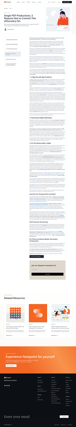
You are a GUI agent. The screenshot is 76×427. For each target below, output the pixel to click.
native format (58, 214)
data (30, 71)
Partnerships (53, 2)
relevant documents (33, 61)
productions (47, 66)
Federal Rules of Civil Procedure (54, 49)
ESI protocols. (49, 247)
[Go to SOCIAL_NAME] (5, 385)
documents (39, 43)
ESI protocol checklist (35, 229)
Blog (11, 8)
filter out (50, 132)
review (53, 161)
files (64, 96)
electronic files (58, 104)
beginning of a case (53, 231)
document (48, 92)
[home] (7, 2)
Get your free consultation (36, 256)
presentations (52, 82)
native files (51, 208)
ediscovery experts (48, 253)
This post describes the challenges (57, 232)
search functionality (59, 66)
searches (44, 84)
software (38, 84)
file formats (55, 42)
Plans (49, 2)
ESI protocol (59, 53)
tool (62, 218)
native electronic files (35, 206)
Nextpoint (43, 206)
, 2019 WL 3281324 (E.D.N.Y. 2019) (52, 172)
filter (39, 67)
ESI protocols (45, 71)
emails (33, 106)
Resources (6, 8)
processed (31, 207)
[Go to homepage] (7, 377)
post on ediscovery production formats (38, 200)
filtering (45, 121)
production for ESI (47, 56)
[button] (19, 2)
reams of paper (55, 59)
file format (46, 83)
